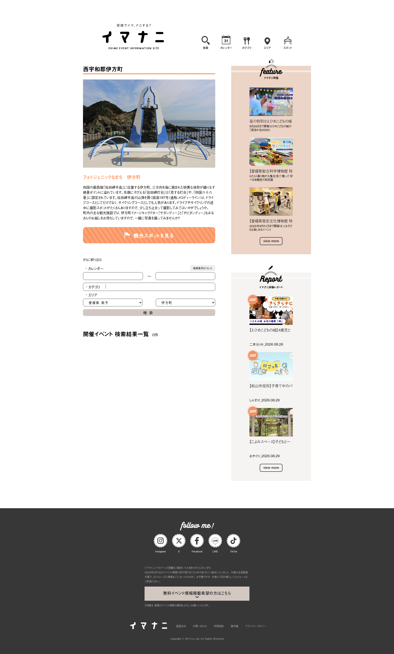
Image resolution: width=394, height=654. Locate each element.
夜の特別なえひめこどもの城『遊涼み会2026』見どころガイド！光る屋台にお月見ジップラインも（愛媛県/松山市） (271, 121)
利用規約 (219, 626)
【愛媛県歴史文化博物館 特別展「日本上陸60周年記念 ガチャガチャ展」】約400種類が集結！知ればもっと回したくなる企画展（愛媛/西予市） (271, 220)
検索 (149, 312)
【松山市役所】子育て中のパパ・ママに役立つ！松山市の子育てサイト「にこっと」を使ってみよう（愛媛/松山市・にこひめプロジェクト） (270, 385)
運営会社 (181, 626)
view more (271, 241)
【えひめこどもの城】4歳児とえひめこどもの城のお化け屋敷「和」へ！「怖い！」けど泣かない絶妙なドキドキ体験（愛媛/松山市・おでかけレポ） (270, 330)
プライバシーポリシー (255, 626)
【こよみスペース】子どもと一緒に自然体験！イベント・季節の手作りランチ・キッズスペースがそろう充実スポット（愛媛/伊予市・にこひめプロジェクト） (270, 441)
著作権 (234, 626)
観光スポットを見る (154, 235)
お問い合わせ (200, 626)
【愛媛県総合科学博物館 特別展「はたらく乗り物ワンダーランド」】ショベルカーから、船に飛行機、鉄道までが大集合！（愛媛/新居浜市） (271, 171)
